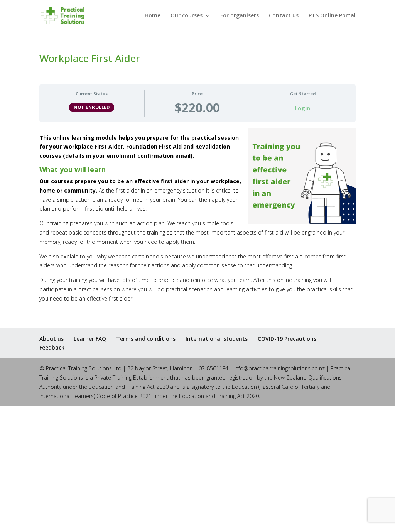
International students (217, 338)
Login (302, 108)
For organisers (239, 16)
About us (51, 338)
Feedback (51, 347)
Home (152, 16)
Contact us (284, 16)
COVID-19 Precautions (287, 338)
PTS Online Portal (332, 16)
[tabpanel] (197, 215)
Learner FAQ (90, 338)
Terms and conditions (146, 338)
